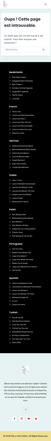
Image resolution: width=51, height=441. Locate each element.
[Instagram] (21, 418)
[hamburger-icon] (26, 410)
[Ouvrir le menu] (45, 4)
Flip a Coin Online (19, 436)
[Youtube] (28, 418)
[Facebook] (14, 418)
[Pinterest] (36, 418)
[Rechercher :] (25, 49)
